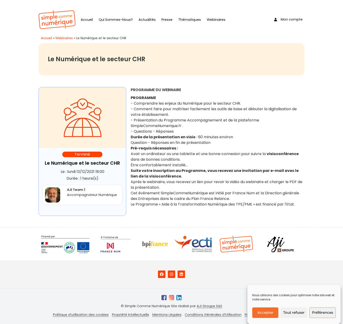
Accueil (87, 19)
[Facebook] (161, 274)
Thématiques (189, 19)
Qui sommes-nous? (116, 19)
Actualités (147, 19)
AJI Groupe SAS (209, 306)
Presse (166, 19)
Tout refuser (293, 312)
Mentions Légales (167, 314)
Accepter (265, 312)
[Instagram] (171, 274)
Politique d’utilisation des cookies (81, 314)
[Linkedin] (181, 274)
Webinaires (216, 19)
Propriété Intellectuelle (130, 314)
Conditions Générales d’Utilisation (213, 314)
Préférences (322, 312)
